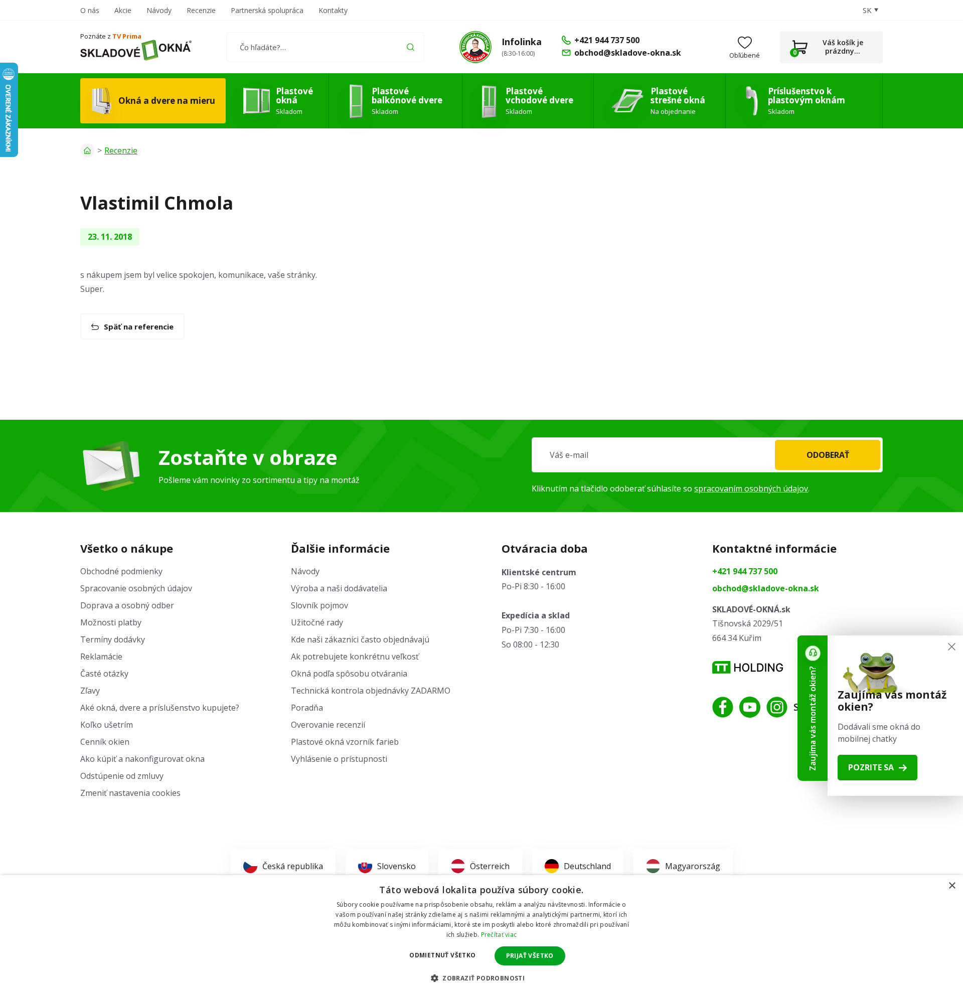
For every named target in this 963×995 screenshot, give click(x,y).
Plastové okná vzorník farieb (345, 741)
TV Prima (126, 36)
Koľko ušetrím (106, 724)
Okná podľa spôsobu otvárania (349, 673)
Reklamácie (101, 656)
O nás (89, 10)
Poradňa (307, 707)
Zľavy (90, 690)
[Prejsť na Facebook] (722, 707)
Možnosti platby (110, 622)
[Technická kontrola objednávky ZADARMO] (475, 47)
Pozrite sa (871, 767)
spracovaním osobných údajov (751, 488)
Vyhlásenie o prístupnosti (339, 758)
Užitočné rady (317, 622)
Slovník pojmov (319, 605)
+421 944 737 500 (744, 571)
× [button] (951, 886)
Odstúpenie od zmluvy (122, 775)
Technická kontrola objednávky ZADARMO (370, 690)
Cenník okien (104, 741)
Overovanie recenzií (328, 724)
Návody (159, 10)
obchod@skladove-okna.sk (765, 588)
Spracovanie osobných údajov (136, 588)
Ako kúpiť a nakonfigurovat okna (142, 758)
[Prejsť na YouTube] (749, 707)
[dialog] (481, 935)
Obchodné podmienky (121, 571)
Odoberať (828, 454)
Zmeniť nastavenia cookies (130, 792)
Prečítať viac (499, 934)
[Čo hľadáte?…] (325, 47)
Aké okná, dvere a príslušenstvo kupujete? (159, 707)
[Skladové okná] (136, 50)
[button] (481, 978)
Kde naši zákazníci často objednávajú (360, 639)
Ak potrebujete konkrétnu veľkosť (355, 656)
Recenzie (201, 10)
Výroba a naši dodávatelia (339, 588)
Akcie (122, 10)
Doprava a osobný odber (127, 605)
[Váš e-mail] (707, 454)
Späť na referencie (139, 326)
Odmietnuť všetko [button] (442, 955)
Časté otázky (104, 673)
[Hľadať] (410, 47)
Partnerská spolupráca (267, 10)
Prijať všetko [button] (530, 955)
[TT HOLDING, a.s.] (747, 667)
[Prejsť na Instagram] (776, 707)
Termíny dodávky (112, 639)
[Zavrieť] (951, 646)
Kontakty (333, 10)
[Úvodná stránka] (87, 150)
